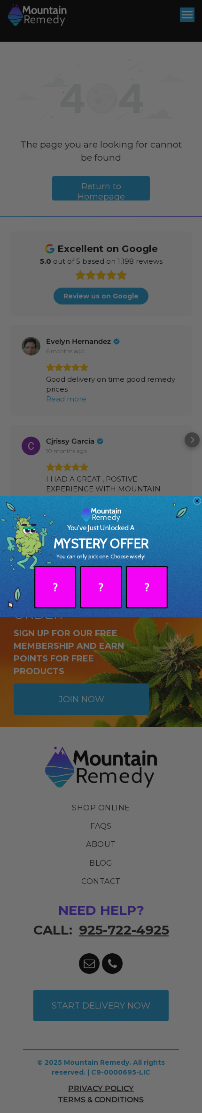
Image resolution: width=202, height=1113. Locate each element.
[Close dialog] (197, 500)
